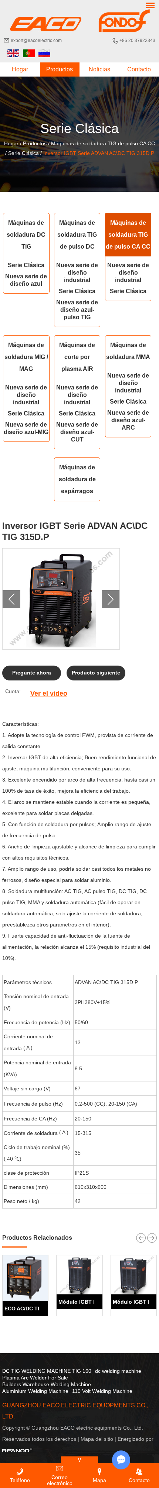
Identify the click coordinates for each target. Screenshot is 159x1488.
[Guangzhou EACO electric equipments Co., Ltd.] (79, 20)
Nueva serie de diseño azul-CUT (77, 432)
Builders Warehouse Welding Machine (46, 1384)
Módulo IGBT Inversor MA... (93, 1302)
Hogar (20, 69)
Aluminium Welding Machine (35, 1391)
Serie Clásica (23, 153)
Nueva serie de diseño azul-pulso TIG (77, 309)
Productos (59, 69)
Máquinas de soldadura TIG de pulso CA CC (103, 143)
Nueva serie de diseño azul (26, 280)
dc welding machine (118, 1371)
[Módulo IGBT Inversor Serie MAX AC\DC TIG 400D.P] (133, 1275)
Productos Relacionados (37, 1238)
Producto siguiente (96, 673)
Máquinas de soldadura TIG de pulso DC (77, 235)
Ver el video (48, 693)
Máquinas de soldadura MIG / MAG (26, 357)
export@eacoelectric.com (36, 40)
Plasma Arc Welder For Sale (35, 1378)
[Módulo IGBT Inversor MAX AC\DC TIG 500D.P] (79, 1275)
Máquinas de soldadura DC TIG (26, 235)
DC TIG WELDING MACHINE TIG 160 (46, 1371)
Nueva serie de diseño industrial (77, 272)
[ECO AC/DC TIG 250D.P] (25, 1278)
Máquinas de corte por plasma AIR (77, 357)
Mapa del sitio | (99, 1439)
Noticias (99, 69)
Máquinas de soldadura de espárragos (77, 479)
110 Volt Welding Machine (102, 1391)
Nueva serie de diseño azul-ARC (128, 420)
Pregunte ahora (31, 673)
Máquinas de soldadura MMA (128, 351)
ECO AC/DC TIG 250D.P (33, 1308)
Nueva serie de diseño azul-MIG (26, 428)
